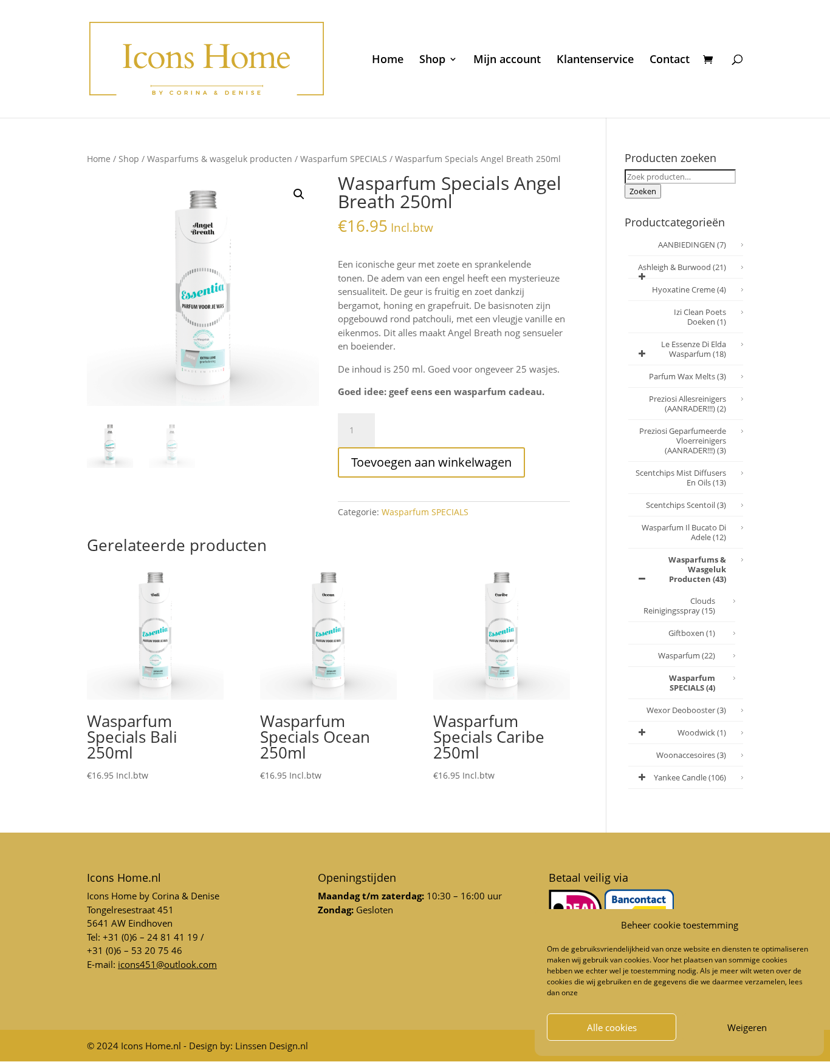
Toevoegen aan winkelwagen (431, 462)
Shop (432, 60)
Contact (670, 60)
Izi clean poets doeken (700, 316)
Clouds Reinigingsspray (679, 605)
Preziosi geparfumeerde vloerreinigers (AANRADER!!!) (682, 440)
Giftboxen (691, 632)
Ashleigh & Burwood (682, 267)
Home (387, 60)
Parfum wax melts (687, 376)
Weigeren (747, 1027)
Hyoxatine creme (689, 289)
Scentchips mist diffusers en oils (681, 477)
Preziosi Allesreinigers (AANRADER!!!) (687, 403)
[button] (299, 194)
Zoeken (642, 191)
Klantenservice (595, 60)
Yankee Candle (690, 777)
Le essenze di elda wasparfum (693, 349)
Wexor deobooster (686, 710)
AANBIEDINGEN (692, 244)
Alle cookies (612, 1027)
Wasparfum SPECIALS (343, 158)
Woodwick (701, 732)
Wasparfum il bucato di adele (684, 532)
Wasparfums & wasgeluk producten (219, 158)
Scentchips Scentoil (686, 504)
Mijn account (507, 60)
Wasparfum (686, 655)
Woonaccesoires (691, 754)
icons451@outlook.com (167, 964)
